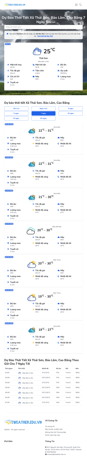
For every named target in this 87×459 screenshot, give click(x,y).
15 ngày (16, 118)
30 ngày (43, 118)
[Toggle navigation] (76, 5)
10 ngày (71, 113)
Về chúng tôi (50, 426)
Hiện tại (16, 108)
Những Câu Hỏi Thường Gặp (55, 432)
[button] (80, 5)
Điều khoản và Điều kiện (54, 429)
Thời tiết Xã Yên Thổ (45, 36)
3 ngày (70, 108)
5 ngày (16, 113)
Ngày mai (43, 108)
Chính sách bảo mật (52, 435)
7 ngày (43, 113)
